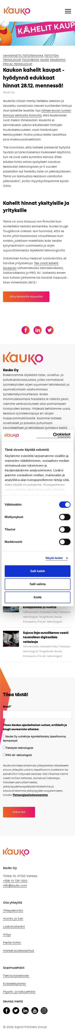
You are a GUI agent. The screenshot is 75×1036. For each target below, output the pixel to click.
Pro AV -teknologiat (17, 64)
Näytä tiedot (54, 558)
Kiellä (37, 597)
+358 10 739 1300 (15, 881)
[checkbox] (37, 746)
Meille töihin (12, 942)
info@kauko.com (15, 885)
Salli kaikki (37, 571)
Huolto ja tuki (13, 918)
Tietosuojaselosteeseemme (30, 795)
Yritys (7, 934)
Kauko (44, 59)
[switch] (64, 517)
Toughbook (30, 59)
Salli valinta (38, 584)
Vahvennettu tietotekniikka (23, 55)
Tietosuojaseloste (16, 976)
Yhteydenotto (13, 910)
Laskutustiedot (14, 926)
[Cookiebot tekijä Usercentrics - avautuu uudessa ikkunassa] (53, 435)
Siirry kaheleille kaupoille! (26, 296)
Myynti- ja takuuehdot (19, 992)
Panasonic (58, 59)
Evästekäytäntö (14, 984)
